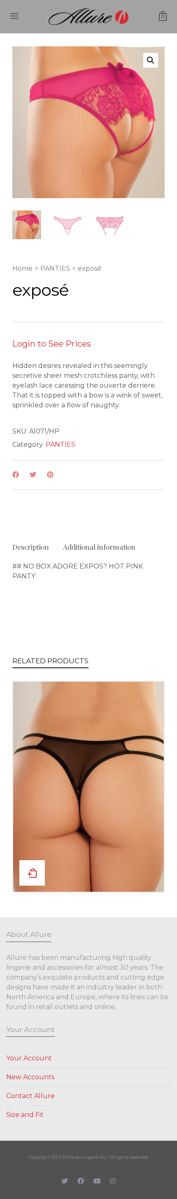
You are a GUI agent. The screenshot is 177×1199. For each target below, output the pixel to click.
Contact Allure (30, 1096)
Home (22, 268)
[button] (150, 60)
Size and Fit (25, 1115)
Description (30, 546)
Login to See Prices (51, 344)
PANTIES (55, 268)
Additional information (99, 546)
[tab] (30, 547)
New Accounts (30, 1077)
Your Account (29, 1058)
